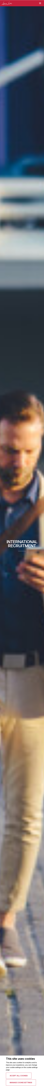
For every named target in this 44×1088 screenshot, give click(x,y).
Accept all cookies (19, 1076)
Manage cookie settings (21, 1083)
